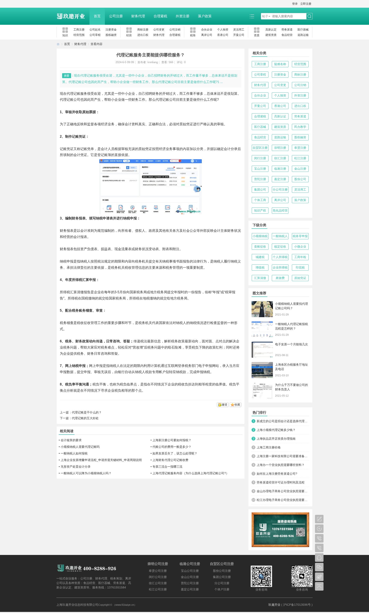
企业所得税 (280, 267)
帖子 (265, 16)
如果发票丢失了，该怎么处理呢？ (174, 453)
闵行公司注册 (158, 577)
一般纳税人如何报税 (74, 453)
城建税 (260, 257)
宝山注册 (260, 168)
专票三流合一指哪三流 (167, 466)
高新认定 (271, 29)
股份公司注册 (222, 570)
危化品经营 (280, 210)
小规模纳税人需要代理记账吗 (80, 446)
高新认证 (280, 116)
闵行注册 (260, 158)
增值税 (260, 267)
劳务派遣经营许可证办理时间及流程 (281, 482)
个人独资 (222, 29)
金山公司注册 (190, 577)
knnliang (153, 62)
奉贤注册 (300, 147)
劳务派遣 (287, 29)
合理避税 (160, 16)
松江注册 (300, 158)
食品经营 (287, 34)
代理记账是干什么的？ (87, 412)
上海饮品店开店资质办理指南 (276, 438)
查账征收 (260, 246)
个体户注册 (221, 589)
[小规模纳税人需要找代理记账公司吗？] (262, 309)
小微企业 (300, 246)
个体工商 (260, 200)
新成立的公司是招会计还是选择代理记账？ (283, 421)
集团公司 (260, 189)
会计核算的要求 (71, 440)
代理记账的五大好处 (85, 418)
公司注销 (174, 29)
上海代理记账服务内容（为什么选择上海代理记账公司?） (190, 473)
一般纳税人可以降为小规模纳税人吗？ (86, 473)
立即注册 (305, 3)
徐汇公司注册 (158, 583)
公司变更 (158, 29)
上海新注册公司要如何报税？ (171, 440)
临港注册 (280, 168)
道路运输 (303, 34)
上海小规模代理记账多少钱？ (276, 430)
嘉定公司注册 (190, 589)
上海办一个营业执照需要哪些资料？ (281, 465)
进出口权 (142, 34)
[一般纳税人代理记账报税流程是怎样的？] (262, 329)
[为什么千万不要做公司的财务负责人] (262, 390)
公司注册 (116, 16)
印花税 (300, 267)
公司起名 (95, 29)
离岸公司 (206, 34)
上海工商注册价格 (269, 447)
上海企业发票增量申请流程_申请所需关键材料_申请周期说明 (101, 460)
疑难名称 (280, 64)
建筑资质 (271, 34)
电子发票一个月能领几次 (291, 344)
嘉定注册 (280, 179)
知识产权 (260, 210)
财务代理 (138, 16)
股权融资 (111, 34)
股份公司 (300, 179)
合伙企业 (206, 29)
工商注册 (79, 29)
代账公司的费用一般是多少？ (171, 446)
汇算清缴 (260, 278)
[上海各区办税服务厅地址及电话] (262, 370)
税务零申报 (300, 236)
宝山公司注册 (190, 570)
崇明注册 (280, 147)
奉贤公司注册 (158, 570)
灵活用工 (238, 29)
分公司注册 (280, 189)
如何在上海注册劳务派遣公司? (277, 473)
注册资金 (111, 29)
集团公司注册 (222, 577)
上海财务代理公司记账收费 (170, 460)
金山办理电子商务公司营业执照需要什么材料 (283, 491)
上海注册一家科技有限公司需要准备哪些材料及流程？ (283, 456)
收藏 (237, 404)
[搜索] (309, 16)
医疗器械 (303, 29)
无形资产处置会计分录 (76, 466)
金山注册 (300, 168)
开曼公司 (238, 34)
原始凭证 (300, 278)
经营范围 (79, 34)
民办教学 (300, 126)
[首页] (58, 44)
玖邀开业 (274, 604)
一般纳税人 (280, 236)
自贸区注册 (260, 147)
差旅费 (280, 278)
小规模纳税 (260, 236)
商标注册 (142, 29)
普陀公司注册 (190, 583)
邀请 (224, 404)
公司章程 (95, 34)
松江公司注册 (158, 589)
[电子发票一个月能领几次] (262, 350)
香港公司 (222, 34)
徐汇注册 (280, 158)
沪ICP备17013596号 (297, 604)
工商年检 (300, 257)
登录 (295, 3)
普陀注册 (260, 179)
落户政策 (205, 16)
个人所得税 (280, 257)
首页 (97, 16)
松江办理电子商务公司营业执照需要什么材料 (283, 500)
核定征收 (280, 246)
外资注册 (182, 16)
